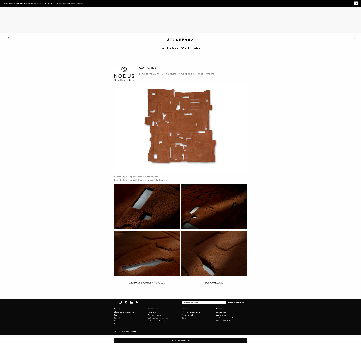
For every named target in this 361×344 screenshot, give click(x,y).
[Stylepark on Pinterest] (126, 302)
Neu (162, 47)
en (9, 38)
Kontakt (117, 318)
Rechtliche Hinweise (155, 315)
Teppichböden (135, 176)
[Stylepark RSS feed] (137, 302)
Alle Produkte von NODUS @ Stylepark (147, 283)
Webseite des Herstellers (180, 340)
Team (116, 315)
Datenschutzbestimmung (156, 321)
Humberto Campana (181, 73)
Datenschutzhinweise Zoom (158, 318)
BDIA (184, 318)
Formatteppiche (151, 176)
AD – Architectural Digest (191, 312)
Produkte (172, 47)
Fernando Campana (203, 73)
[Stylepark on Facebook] (115, 302)
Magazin (186, 47)
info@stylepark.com (223, 321)
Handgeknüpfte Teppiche (155, 180)
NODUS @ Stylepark (214, 283)
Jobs (115, 324)
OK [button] (356, 3)
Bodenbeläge (120, 176)
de (5, 38)
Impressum (152, 312)
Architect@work (187, 315)
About (197, 47)
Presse (116, 321)
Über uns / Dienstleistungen (124, 312)
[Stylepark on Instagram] (120, 302)
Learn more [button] (81, 3)
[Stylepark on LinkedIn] (131, 302)
